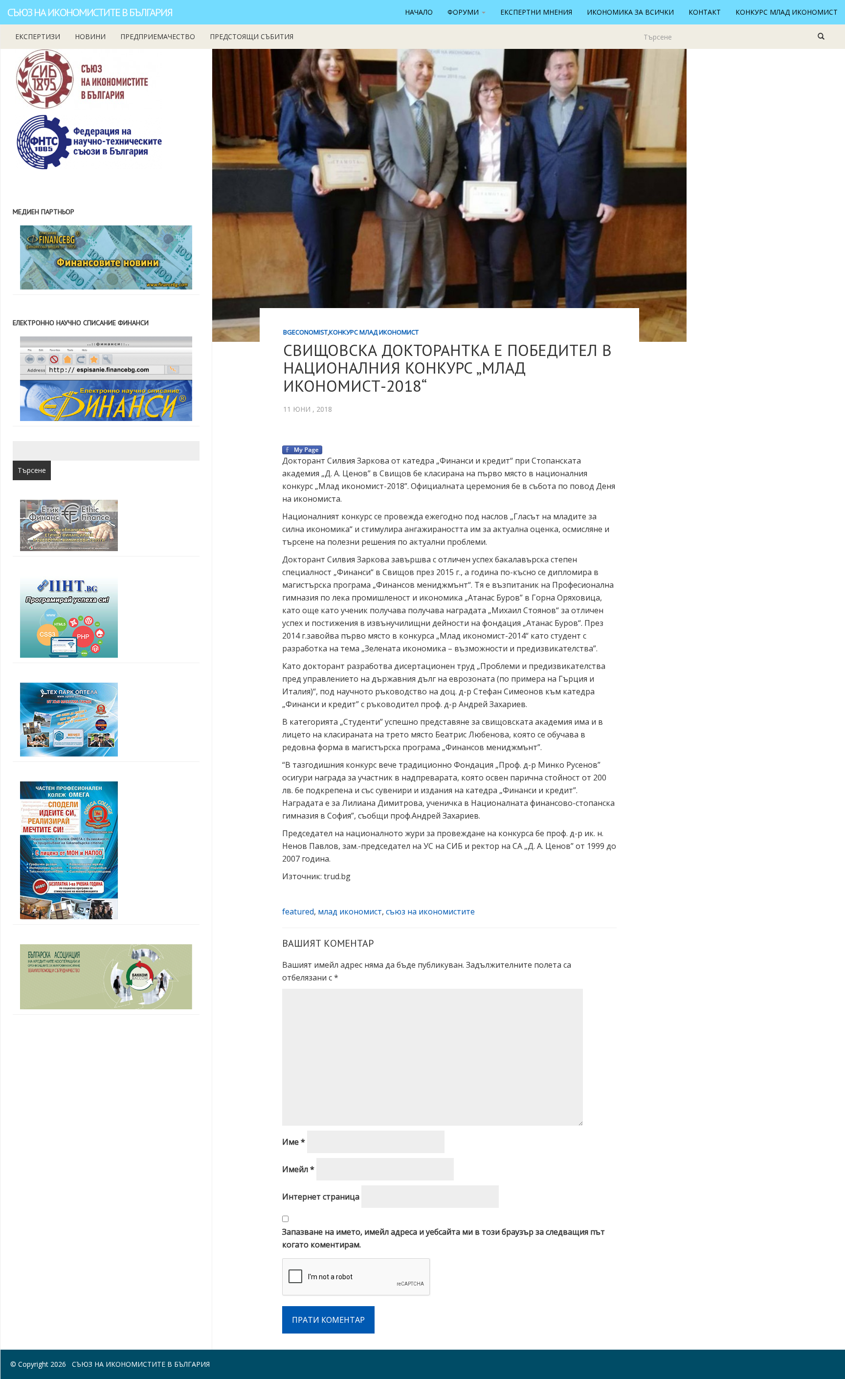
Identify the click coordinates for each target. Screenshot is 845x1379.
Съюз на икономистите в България (89, 12)
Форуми (464, 12)
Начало (419, 12)
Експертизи (37, 36)
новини (90, 36)
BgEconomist (305, 332)
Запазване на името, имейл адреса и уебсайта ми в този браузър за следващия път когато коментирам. (443, 1238)
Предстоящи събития (251, 36)
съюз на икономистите (430, 911)
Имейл (298, 1169)
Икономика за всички (630, 12)
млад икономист (350, 911)
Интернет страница (320, 1196)
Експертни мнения (536, 12)
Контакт (705, 12)
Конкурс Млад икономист (786, 12)
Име (293, 1141)
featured (298, 911)
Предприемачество (157, 36)
